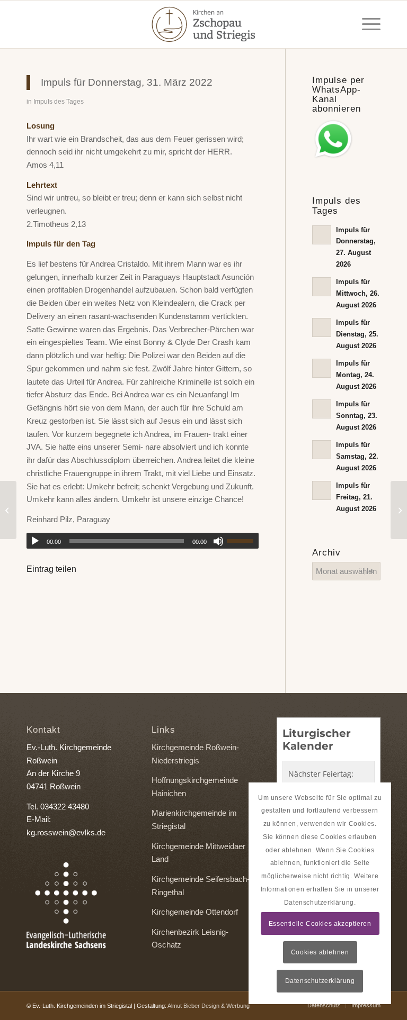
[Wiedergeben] (35, 541)
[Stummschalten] (218, 541)
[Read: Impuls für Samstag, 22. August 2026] (321, 449)
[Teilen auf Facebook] (41, 599)
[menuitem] (366, 24)
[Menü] (366, 24)
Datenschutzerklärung (320, 981)
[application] (142, 541)
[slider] (243, 541)
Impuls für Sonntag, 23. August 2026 (356, 415)
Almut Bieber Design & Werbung (208, 1006)
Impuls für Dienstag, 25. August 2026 (357, 333)
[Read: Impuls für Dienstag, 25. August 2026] (321, 327)
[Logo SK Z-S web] (203, 24)
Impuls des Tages (58, 101)
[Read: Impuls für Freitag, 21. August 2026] (321, 490)
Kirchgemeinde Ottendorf (195, 911)
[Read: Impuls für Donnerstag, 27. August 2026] (321, 234)
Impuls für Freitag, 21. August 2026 (356, 496)
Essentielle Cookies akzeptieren (320, 923)
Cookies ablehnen (320, 952)
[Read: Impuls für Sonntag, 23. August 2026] (321, 408)
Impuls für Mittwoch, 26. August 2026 (357, 293)
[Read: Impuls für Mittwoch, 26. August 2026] (321, 286)
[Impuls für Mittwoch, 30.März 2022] (8, 510)
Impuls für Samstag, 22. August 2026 (357, 456)
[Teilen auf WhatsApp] (70, 599)
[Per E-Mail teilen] (99, 599)
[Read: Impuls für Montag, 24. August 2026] (321, 368)
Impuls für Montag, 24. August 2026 (356, 374)
